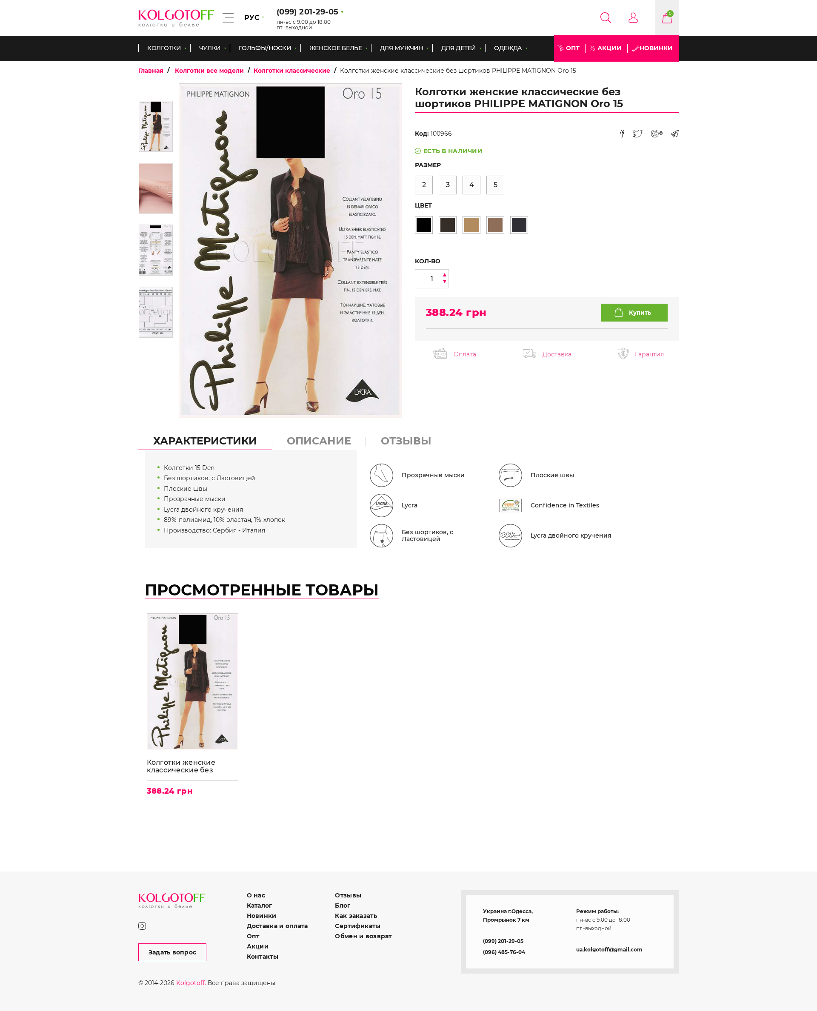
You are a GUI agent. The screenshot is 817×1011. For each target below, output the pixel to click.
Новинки (656, 48)
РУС (252, 18)
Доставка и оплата (277, 926)
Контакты (262, 956)
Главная (150, 70)
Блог (342, 905)
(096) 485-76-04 (504, 952)
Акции (609, 48)
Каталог (259, 905)
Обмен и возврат (363, 936)
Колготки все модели (209, 70)
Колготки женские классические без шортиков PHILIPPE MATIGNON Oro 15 (184, 766)
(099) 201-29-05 (503, 941)
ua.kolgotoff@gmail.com (609, 949)
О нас (256, 895)
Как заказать (356, 916)
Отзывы (348, 895)
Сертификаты (357, 926)
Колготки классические (292, 70)
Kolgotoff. (191, 983)
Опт (573, 48)
